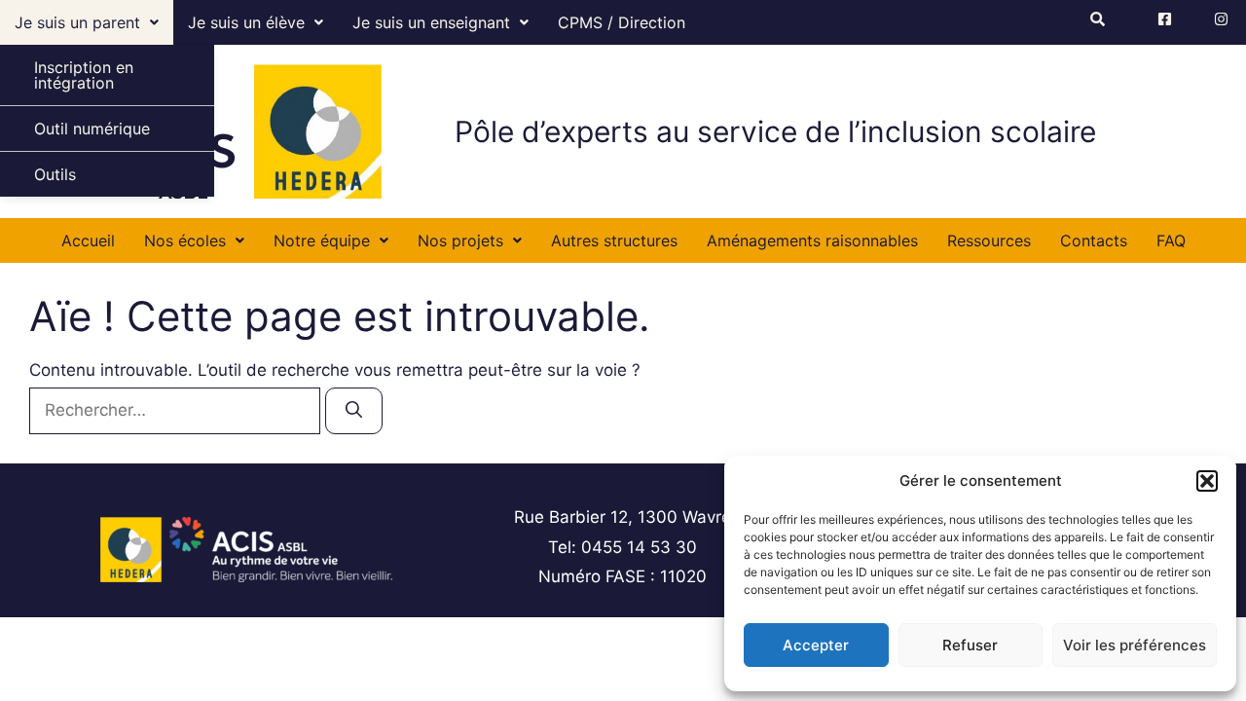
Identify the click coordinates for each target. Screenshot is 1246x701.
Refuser (970, 645)
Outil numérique (92, 128)
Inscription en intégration (83, 74)
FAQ (1171, 240)
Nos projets (460, 240)
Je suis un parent (77, 22)
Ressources (989, 240)
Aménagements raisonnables (812, 240)
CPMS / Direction (621, 22)
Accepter (816, 645)
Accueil (88, 240)
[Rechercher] (354, 410)
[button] (1207, 481)
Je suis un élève (246, 22)
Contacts (1093, 240)
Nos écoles (185, 240)
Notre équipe (322, 240)
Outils (55, 174)
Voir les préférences (1134, 645)
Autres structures (614, 240)
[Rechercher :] (177, 410)
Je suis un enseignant (431, 22)
